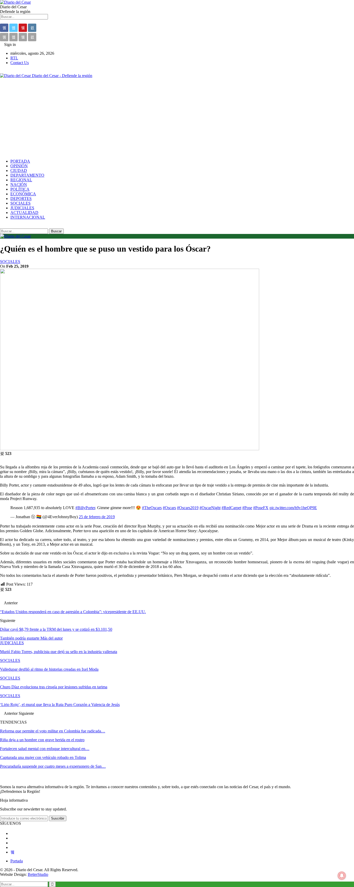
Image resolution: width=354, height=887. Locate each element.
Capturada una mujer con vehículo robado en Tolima (43, 757)
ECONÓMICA (23, 194)
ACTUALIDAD (24, 212)
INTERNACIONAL (27, 217)
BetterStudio (38, 874)
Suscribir (57, 818)
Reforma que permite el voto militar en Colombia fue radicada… (52, 731)
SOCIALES (20, 203)
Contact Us (19, 62)
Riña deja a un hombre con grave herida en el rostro (42, 740)
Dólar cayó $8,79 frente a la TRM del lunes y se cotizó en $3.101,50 (56, 629)
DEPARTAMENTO (27, 175)
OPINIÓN (19, 166)
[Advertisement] (177, 118)
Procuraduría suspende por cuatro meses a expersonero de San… (53, 766)
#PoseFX (260, 507)
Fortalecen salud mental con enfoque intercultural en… (44, 748)
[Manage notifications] (342, 875)
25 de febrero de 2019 (97, 517)
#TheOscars (152, 507)
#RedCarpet (231, 507)
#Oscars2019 (188, 507)
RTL (14, 58)
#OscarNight (210, 507)
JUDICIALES (22, 208)
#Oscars (169, 507)
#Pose (247, 507)
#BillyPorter (85, 507)
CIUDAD (18, 170)
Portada (16, 861)
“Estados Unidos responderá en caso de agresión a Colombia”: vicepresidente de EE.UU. (73, 611)
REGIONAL (21, 180)
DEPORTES (21, 198)
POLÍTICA (20, 189)
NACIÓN (18, 184)
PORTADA (20, 161)
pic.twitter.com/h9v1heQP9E (293, 507)
